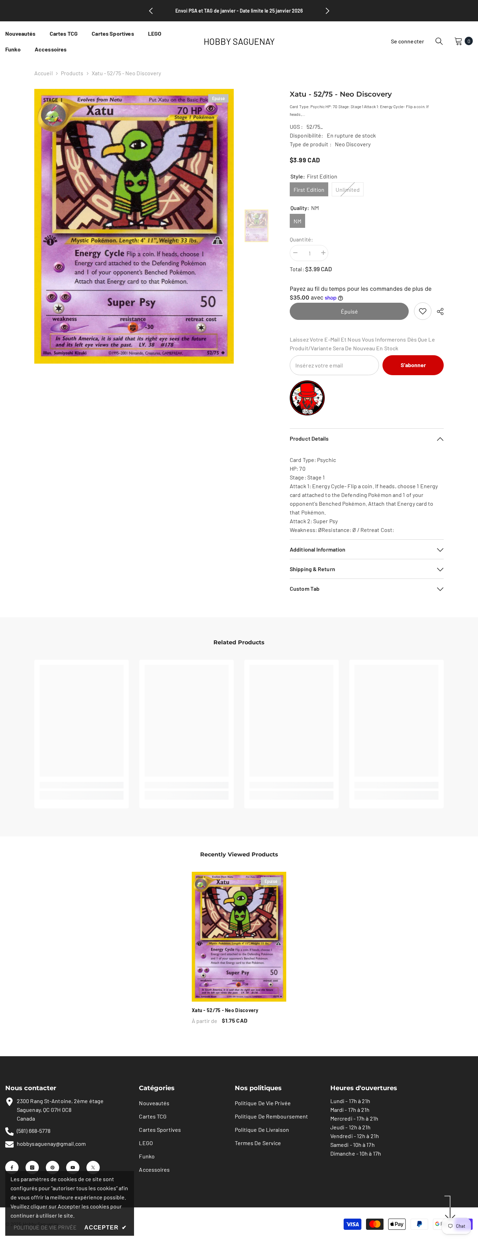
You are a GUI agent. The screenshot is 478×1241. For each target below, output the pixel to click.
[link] (422, 311)
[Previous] (151, 11)
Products (72, 73)
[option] (134, 226)
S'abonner (413, 365)
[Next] (327, 11)
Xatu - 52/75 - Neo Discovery (225, 1010)
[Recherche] (439, 41)
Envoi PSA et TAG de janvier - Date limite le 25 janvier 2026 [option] (239, 11)
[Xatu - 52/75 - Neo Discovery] (239, 937)
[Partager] (437, 311)
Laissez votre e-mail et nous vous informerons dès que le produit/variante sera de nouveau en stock (362, 343)
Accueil (43, 73)
